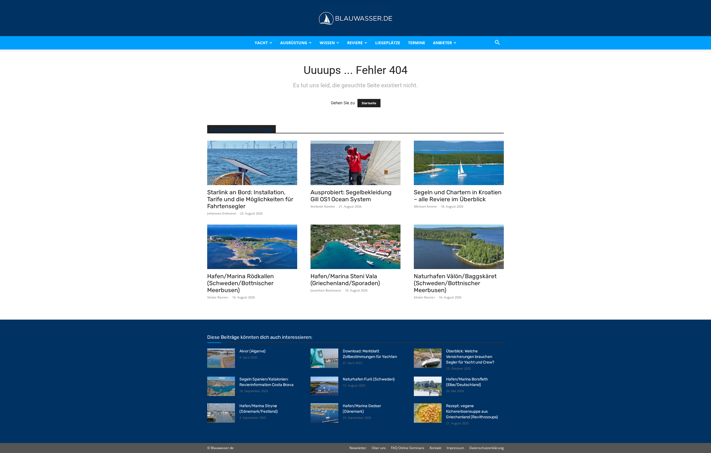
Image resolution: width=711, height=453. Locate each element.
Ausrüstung (293, 42)
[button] (497, 42)
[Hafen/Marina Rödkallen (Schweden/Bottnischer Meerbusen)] (252, 247)
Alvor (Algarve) (252, 351)
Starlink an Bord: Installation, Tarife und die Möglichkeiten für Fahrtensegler (250, 199)
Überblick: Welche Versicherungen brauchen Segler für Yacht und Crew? (470, 357)
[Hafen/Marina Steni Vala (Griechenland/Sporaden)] (355, 247)
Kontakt (435, 447)
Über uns (379, 447)
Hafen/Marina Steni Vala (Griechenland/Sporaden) (345, 280)
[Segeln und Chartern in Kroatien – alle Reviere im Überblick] (459, 163)
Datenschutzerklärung (486, 447)
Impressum (455, 447)
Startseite (369, 103)
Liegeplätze (387, 42)
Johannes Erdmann (221, 213)
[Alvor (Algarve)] (221, 358)
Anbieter (442, 42)
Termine (416, 42)
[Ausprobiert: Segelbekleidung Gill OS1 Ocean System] (355, 163)
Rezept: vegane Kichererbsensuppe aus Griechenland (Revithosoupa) (472, 411)
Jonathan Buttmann (326, 290)
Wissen (327, 42)
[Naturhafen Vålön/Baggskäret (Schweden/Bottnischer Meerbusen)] (459, 247)
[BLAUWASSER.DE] (355, 18)
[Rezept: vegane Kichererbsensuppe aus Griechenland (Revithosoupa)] (428, 413)
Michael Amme (425, 206)
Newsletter (357, 447)
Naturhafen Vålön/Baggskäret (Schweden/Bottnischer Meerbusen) (455, 283)
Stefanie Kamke (323, 206)
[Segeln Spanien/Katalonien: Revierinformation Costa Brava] (221, 386)
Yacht (261, 42)
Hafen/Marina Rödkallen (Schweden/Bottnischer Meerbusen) (240, 283)
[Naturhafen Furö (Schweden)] (324, 386)
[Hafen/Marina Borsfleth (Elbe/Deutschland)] (428, 386)
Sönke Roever (217, 297)
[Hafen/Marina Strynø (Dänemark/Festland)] (221, 413)
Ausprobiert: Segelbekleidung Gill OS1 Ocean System (351, 196)
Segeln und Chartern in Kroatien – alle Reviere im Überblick (458, 196)
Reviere (355, 42)
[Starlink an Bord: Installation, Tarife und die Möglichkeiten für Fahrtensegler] (252, 163)
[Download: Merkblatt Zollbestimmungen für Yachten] (324, 358)
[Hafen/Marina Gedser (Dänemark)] (324, 413)
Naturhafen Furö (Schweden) (369, 379)
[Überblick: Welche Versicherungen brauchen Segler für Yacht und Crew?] (428, 358)
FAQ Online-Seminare (407, 447)
